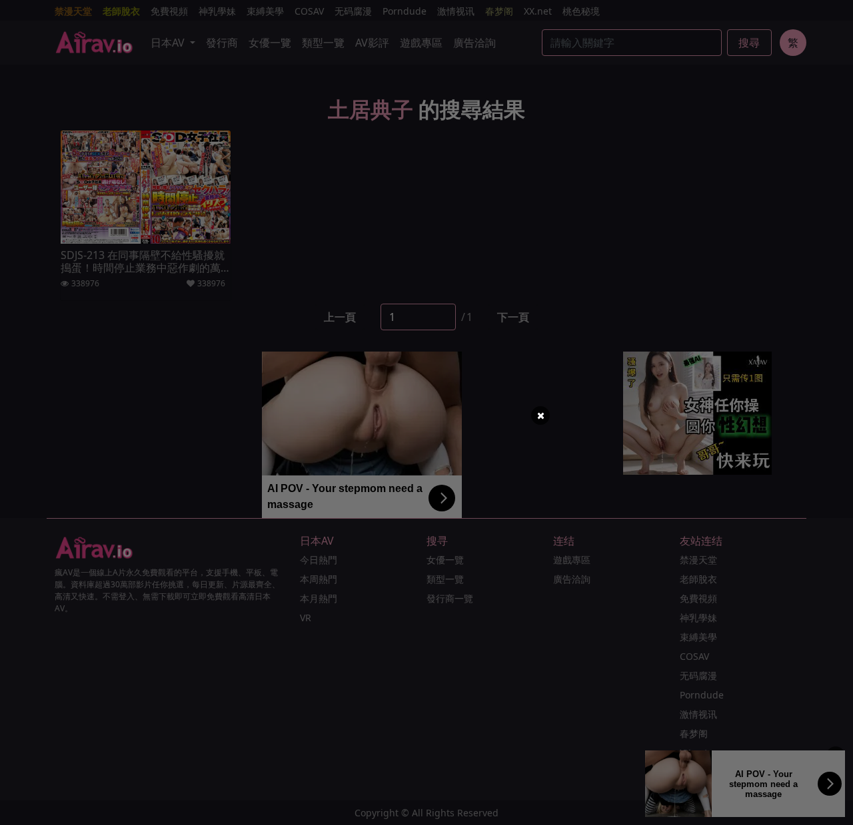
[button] (540, 415)
